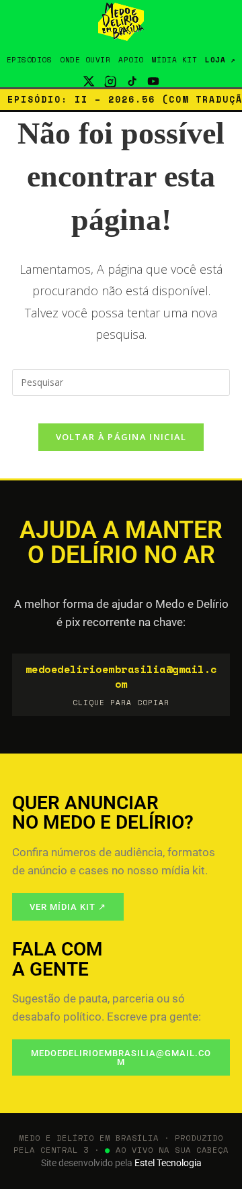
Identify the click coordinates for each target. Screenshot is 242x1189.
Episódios (29, 59)
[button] (121, 685)
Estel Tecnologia (168, 1162)
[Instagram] (110, 81)
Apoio (131, 59)
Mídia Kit (175, 59)
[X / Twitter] (89, 81)
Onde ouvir (85, 59)
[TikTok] (132, 81)
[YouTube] (153, 81)
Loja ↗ (220, 59)
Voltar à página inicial (121, 437)
